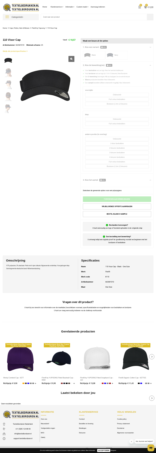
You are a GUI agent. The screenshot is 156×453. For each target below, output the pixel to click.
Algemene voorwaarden (125, 433)
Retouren (82, 433)
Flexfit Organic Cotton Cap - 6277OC (132, 378)
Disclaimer (120, 428)
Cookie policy (121, 419)
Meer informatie (90, 450)
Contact (82, 419)
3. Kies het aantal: (94, 180)
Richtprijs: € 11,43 (126, 383)
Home (44, 7)
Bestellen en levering (86, 424)
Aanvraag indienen (98, 7)
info (104, 47)
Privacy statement (123, 424)
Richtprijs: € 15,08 (87, 383)
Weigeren (113, 450)
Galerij (43, 437)
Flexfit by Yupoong (38, 28)
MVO (42, 433)
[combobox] (94, 17)
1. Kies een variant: (94, 47)
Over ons (44, 419)
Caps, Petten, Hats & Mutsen (19, 28)
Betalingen (82, 428)
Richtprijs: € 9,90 (10, 383)
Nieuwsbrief (45, 424)
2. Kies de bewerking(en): (97, 65)
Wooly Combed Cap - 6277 (13, 378)
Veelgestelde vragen (48, 428)
